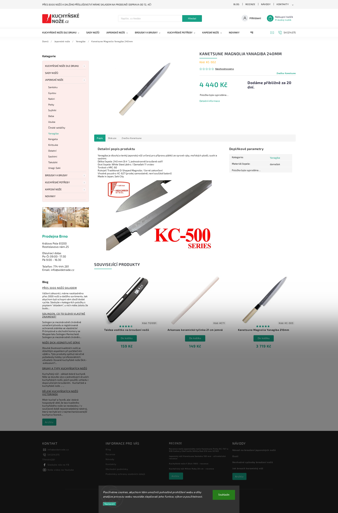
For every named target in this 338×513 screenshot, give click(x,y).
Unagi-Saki (54, 167)
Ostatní (52, 150)
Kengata (53, 139)
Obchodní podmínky (117, 469)
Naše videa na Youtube (61, 469)
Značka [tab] (132, 138)
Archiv (49, 422)
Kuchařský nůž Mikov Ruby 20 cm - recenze (191, 468)
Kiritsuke (53, 144)
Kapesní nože (53, 189)
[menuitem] (62, 32)
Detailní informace (209, 100)
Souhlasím (223, 495)
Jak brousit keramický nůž (247, 468)
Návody (266, 4)
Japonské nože (54, 79)
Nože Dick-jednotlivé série (61, 342)
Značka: (286, 73)
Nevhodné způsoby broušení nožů (252, 462)
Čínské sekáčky (56, 127)
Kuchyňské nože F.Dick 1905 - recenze (188, 463)
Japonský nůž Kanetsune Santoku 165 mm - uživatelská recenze (197, 457)
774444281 (48, 459)
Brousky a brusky (56, 175)
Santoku (53, 87)
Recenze (250, 4)
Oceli (235, 456)
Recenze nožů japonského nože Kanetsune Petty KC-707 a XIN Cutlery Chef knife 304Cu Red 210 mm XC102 (198, 450)
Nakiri (51, 98)
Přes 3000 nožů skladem (59, 287)
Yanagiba (53, 133)
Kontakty (283, 4)
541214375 (54, 454)
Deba (51, 115)
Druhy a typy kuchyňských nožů (64, 368)
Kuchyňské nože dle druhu (62, 65)
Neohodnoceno (224, 69)
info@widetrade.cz (58, 449)
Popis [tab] (100, 138)
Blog (236, 4)
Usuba (51, 121)
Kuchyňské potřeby (57, 182)
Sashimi (52, 156)
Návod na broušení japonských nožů (254, 450)
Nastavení (109, 504)
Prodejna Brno (55, 236)
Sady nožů (51, 72)
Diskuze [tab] (112, 138)
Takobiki (52, 162)
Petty (51, 104)
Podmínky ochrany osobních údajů (125, 474)
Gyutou (52, 92)
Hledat (192, 18)
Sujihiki (52, 110)
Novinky (50, 196)
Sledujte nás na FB (58, 464)
